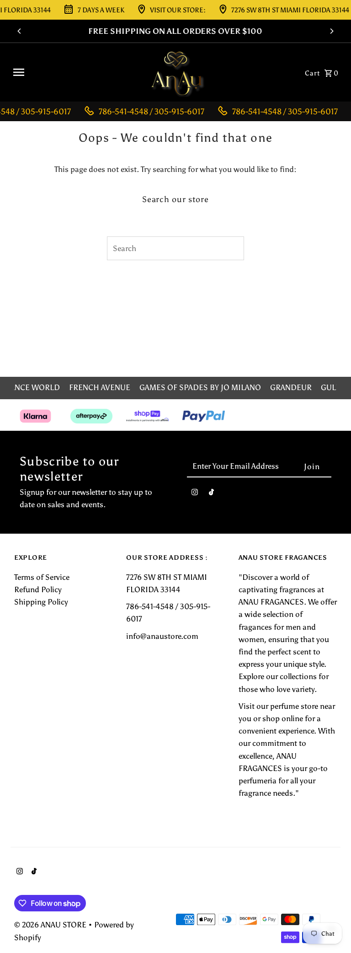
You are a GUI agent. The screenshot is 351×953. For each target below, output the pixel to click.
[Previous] (20, 31)
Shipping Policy (41, 601)
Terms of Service (41, 577)
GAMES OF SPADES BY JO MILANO (200, 387)
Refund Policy (38, 589)
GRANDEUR (291, 387)
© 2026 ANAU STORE (51, 924)
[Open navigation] (75, 72)
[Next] (331, 31)
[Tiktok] (211, 494)
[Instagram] (194, 494)
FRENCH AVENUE (99, 387)
